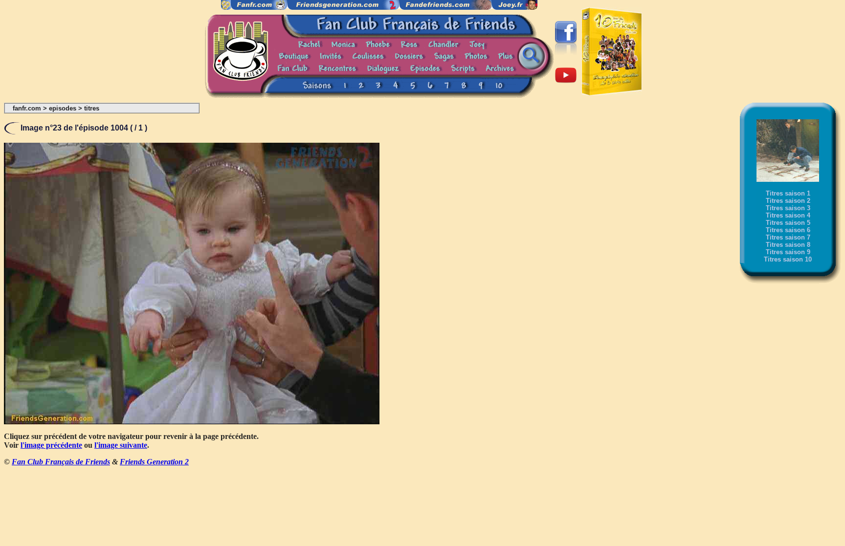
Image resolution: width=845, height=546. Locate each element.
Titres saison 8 (788, 244)
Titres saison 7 (788, 237)
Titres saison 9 (788, 252)
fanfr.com (27, 108)
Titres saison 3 (788, 208)
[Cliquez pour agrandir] (191, 421)
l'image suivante (120, 445)
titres (91, 108)
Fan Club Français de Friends (61, 462)
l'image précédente (51, 445)
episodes (62, 108)
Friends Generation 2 (154, 462)
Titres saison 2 (788, 200)
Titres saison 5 (788, 222)
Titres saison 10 (788, 259)
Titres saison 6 (788, 230)
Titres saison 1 (788, 193)
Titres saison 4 (788, 215)
